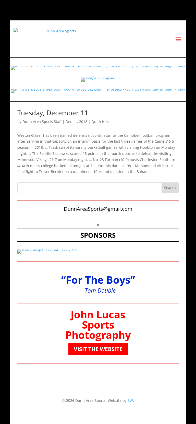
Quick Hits (100, 121)
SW (130, 400)
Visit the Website (98, 349)
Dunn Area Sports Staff (42, 121)
